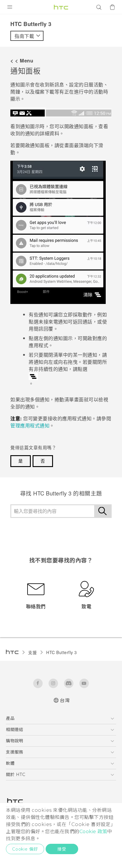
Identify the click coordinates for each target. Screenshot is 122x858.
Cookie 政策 (93, 831)
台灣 (65, 700)
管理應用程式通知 (29, 425)
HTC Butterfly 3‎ (61, 652)
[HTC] (61, 7)
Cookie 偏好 (25, 849)
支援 (32, 652)
